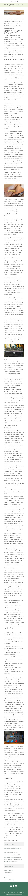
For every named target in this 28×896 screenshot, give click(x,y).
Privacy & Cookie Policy (18, 892)
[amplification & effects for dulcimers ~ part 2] (14, 12)
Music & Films (7, 875)
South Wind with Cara (9, 854)
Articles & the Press (19, 19)
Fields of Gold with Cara (9, 857)
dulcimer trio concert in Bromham (11, 848)
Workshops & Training (9, 879)
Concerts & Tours (8, 872)
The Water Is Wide (15, 829)
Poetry (5, 877)
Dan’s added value (8, 852)
